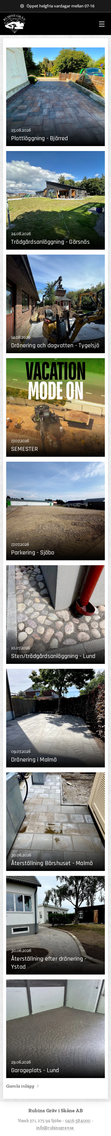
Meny (102, 24)
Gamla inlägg (20, 1086)
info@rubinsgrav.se (55, 1127)
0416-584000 (78, 1120)
